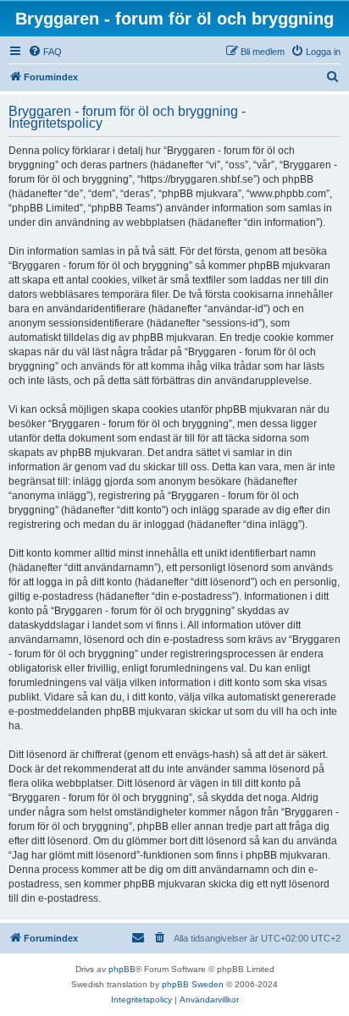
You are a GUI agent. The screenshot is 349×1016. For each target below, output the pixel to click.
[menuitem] (45, 51)
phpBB (122, 969)
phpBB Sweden (193, 984)
